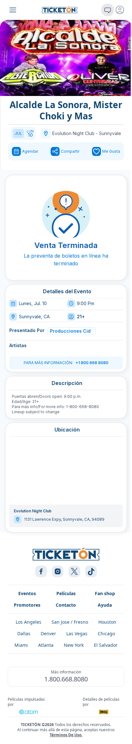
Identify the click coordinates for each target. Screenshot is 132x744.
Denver (48, 633)
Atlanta (46, 645)
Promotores (27, 605)
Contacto (66, 605)
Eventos (27, 593)
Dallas (23, 633)
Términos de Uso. (66, 735)
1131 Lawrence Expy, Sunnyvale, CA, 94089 (64, 519)
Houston (107, 622)
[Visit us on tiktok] (91, 571)
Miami (21, 645)
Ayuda (105, 605)
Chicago (106, 633)
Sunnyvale (110, 133)
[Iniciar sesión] (119, 9)
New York (74, 645)
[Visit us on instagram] (57, 571)
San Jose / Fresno (70, 622)
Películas (66, 593)
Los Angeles (28, 622)
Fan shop (105, 593)
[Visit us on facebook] (41, 571)
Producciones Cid (70, 331)
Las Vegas (76, 633)
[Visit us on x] (74, 571)
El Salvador (106, 645)
